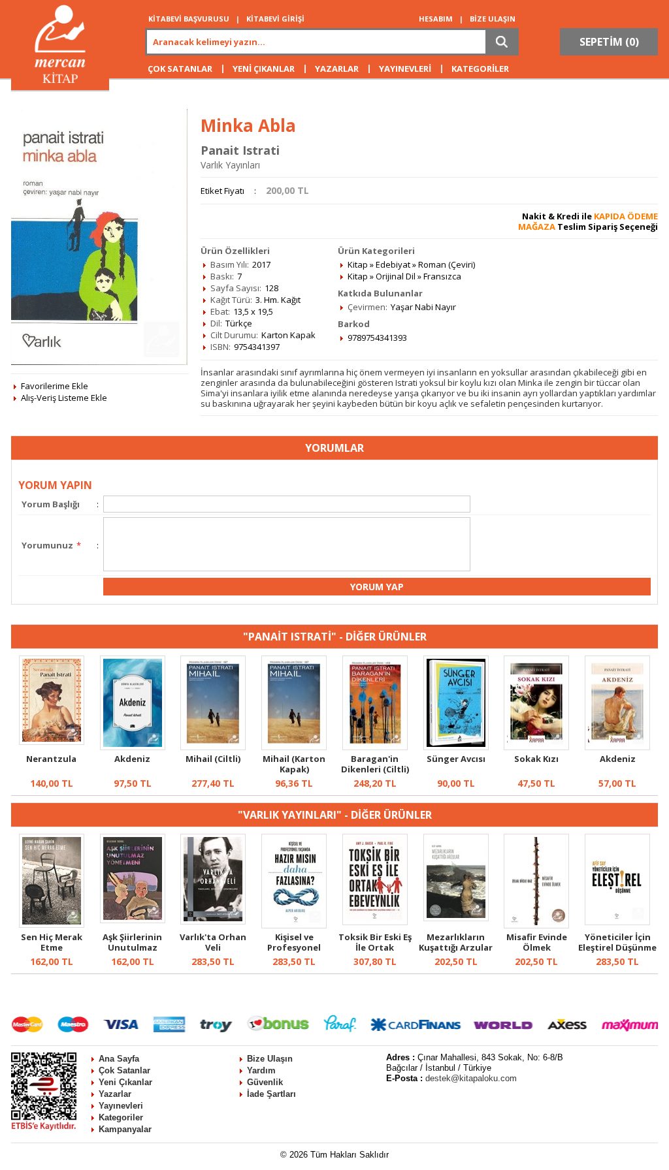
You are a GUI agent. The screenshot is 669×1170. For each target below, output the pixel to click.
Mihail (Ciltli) (213, 759)
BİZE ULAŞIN (492, 19)
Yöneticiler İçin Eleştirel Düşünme (617, 942)
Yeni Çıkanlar (125, 1082)
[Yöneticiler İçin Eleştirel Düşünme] (617, 922)
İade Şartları (271, 1094)
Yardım (261, 1070)
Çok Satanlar (124, 1070)
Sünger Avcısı (456, 759)
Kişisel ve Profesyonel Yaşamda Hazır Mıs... (294, 952)
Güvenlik (265, 1082)
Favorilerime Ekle (54, 386)
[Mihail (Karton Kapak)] (294, 747)
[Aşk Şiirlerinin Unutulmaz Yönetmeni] (132, 920)
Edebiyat (393, 264)
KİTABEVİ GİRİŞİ (275, 19)
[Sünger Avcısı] (456, 747)
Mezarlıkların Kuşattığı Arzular (456, 942)
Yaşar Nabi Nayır (423, 307)
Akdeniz (132, 759)
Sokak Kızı (536, 759)
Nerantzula (51, 759)
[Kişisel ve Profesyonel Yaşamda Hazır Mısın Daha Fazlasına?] (294, 925)
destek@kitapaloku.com (471, 1078)
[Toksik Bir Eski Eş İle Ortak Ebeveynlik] (375, 922)
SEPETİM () (609, 42)
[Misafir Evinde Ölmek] (536, 925)
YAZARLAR (337, 68)
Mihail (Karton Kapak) (294, 764)
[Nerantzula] (51, 742)
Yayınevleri (121, 1106)
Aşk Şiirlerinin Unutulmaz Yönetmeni (132, 947)
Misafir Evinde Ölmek (536, 942)
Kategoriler (121, 1117)
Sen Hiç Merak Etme (51, 942)
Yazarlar (115, 1094)
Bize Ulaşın (270, 1059)
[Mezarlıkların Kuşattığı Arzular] (456, 918)
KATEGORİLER (480, 68)
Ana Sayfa (119, 1059)
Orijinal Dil (396, 276)
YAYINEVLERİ (405, 68)
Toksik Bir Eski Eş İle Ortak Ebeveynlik (375, 947)
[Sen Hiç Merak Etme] (51, 924)
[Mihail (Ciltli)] (213, 747)
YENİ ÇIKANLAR (264, 68)
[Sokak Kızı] (536, 747)
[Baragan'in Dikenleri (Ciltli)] (375, 747)
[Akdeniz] (132, 747)
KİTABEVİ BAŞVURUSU (188, 19)
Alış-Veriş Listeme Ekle (64, 397)
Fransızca (442, 276)
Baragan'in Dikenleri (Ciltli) (375, 764)
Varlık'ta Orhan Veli (213, 942)
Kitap (358, 264)
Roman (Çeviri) (446, 264)
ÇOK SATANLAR (180, 68)
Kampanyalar (125, 1129)
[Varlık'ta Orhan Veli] (213, 921)
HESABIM (436, 19)
